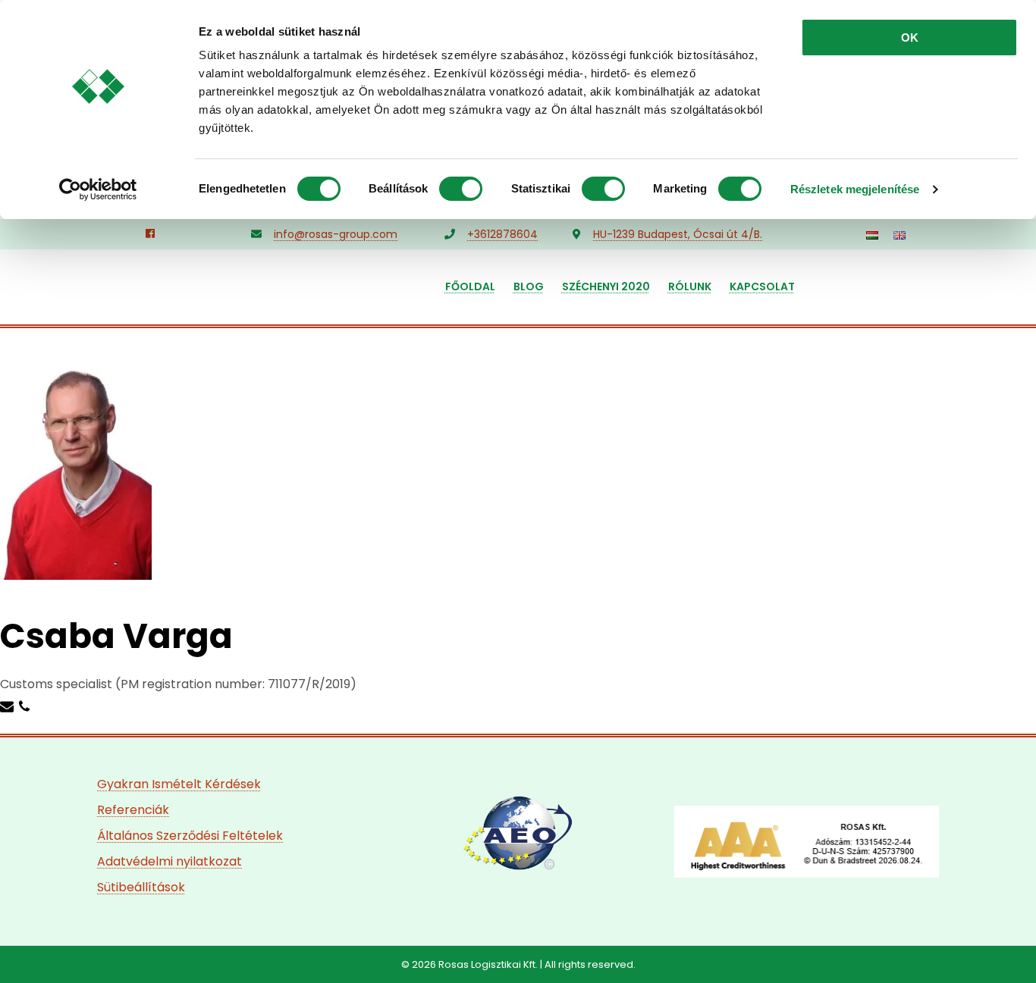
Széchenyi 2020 (606, 286)
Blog (528, 286)
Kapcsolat (762, 286)
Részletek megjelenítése (854, 189)
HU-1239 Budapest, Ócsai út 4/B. (677, 234)
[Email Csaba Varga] (8, 706)
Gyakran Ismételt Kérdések (179, 784)
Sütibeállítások (141, 887)
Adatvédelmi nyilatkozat (169, 861)
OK (909, 37)
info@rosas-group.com (335, 234)
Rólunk (689, 286)
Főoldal (470, 286)
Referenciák (133, 810)
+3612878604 (502, 234)
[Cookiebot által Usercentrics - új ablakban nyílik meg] (98, 189)
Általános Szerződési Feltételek (190, 835)
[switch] (460, 189)
